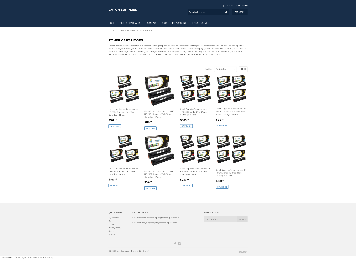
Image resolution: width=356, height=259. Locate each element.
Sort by (208, 69)
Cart (242, 12)
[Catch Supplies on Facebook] (179, 244)
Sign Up (242, 219)
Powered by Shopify (140, 251)
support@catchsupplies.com (166, 218)
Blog (164, 23)
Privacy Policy (114, 228)
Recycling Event (200, 23)
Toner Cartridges (127, 30)
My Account (179, 23)
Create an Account (239, 6)
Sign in (225, 6)
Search (111, 231)
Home (111, 23)
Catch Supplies (122, 10)
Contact (152, 23)
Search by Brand (130, 23)
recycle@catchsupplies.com (164, 223)
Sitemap (112, 234)
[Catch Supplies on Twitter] (175, 244)
